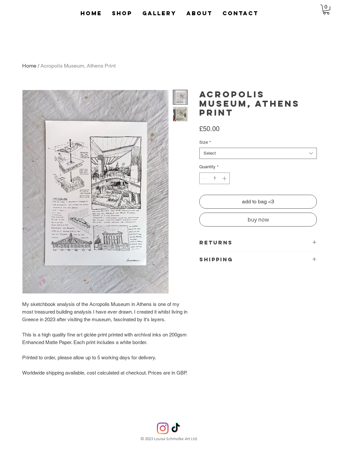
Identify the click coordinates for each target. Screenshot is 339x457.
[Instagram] (163, 428)
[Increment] (225, 178)
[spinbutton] (214, 178)
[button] (159, 13)
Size (205, 142)
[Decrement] (204, 178)
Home (29, 66)
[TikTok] (175, 428)
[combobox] (258, 153)
